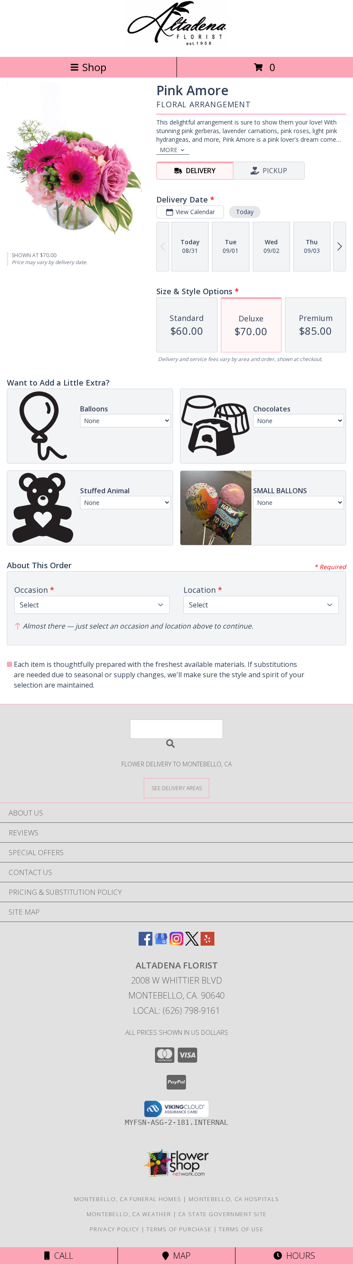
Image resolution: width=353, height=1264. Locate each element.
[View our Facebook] (145, 943)
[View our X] (192, 943)
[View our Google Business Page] (161, 943)
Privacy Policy (114, 1229)
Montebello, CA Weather (129, 1214)
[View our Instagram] (176, 943)
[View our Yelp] (207, 943)
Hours (298, 1255)
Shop (94, 67)
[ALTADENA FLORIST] (176, 44)
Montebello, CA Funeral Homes (127, 1199)
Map (180, 1255)
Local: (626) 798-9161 (176, 1010)
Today (245, 212)
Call (61, 1255)
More (168, 150)
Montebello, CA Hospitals (234, 1199)
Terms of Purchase (178, 1229)
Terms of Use (241, 1229)
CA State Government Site (222, 1214)
